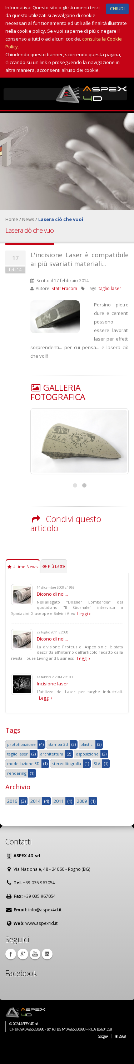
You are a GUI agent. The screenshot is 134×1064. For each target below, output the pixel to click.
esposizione (87, 754)
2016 (12, 801)
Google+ (103, 1036)
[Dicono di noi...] (22, 594)
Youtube (35, 954)
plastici (87, 744)
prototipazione (21, 744)
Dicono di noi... (52, 594)
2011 (59, 801)
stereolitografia (66, 763)
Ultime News (24, 566)
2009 (82, 801)
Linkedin (47, 954)
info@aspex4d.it (44, 909)
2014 (35, 801)
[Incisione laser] (22, 683)
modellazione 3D (23, 763)
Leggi (83, 614)
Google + (23, 954)
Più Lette (56, 566)
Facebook (10, 954)
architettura (51, 754)
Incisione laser (52, 683)
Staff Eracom (64, 288)
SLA (97, 763)
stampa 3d (58, 744)
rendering (16, 773)
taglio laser (110, 288)
